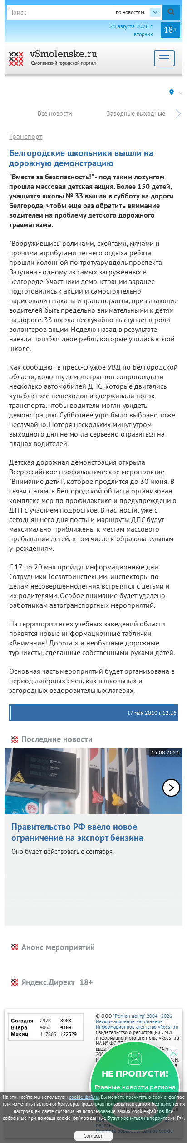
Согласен (93, 1136)
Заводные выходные (136, 113)
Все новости (55, 113)
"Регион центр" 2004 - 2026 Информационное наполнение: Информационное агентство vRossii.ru (137, 1021)
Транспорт (25, 136)
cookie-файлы (84, 1097)
